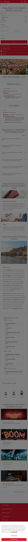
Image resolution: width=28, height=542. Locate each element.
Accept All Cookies (14, 539)
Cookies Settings (14, 535)
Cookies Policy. (14, 532)
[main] (14, 532)
